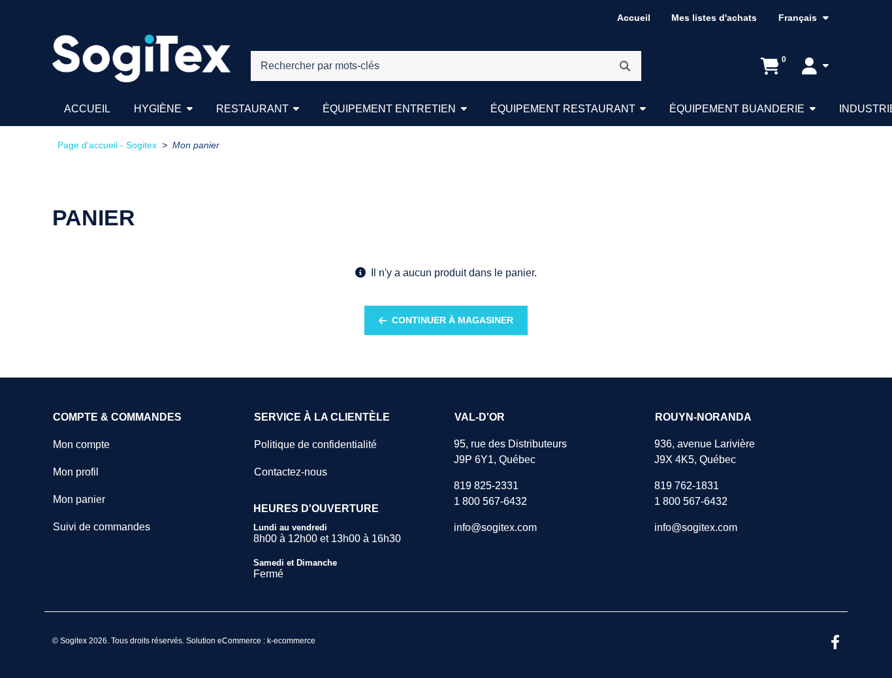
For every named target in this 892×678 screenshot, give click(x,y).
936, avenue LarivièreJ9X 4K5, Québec (704, 451)
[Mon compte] (815, 66)
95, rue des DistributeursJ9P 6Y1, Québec (510, 451)
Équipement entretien (389, 108)
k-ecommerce (291, 640)
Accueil (633, 17)
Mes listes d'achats (714, 17)
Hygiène (158, 108)
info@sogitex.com (495, 527)
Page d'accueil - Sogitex (107, 145)
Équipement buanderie (736, 108)
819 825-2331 (486, 485)
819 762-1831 (686, 485)
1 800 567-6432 (490, 501)
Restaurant (252, 108)
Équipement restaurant (562, 108)
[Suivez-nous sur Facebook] (835, 643)
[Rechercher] (625, 66)
